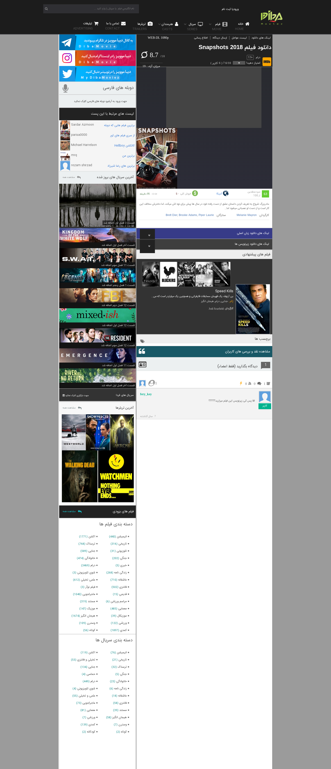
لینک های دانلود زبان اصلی (253, 233)
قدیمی (123, 594)
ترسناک (90, 543)
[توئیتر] (97, 79)
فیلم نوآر (90, 587)
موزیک (91, 608)
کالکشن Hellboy (124, 145)
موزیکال (122, 615)
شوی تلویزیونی (86, 572)
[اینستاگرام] (97, 63)
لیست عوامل (239, 38)
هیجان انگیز (207, 301)
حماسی (90, 674)
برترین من (128, 155)
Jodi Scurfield (216, 308)
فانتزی (123, 587)
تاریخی (122, 543)
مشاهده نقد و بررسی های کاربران (247, 351)
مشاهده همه (69, 177)
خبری (123, 565)
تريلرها (139, 26)
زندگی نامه (120, 572)
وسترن (91, 623)
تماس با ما (112, 26)
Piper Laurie (206, 215)
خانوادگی (90, 558)
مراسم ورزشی (119, 601)
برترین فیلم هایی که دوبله (119, 125)
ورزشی (123, 623)
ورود (236, 9)
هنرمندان (167, 27)
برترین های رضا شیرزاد (121, 165)
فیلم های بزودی (123, 511)
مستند (91, 601)
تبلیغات (83, 26)
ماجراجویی (88, 594)
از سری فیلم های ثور (122, 135)
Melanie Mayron (247, 215)
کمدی (123, 630)
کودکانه (91, 731)
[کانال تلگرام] (97, 48)
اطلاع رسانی (201, 38)
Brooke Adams (188, 215)
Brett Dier (171, 215)
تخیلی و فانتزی (86, 659)
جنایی (224, 301)
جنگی (123, 558)
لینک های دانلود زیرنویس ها (252, 244)
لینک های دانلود (261, 38)
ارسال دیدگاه (220, 38)
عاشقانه (122, 579)
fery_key (146, 394)
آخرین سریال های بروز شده (115, 177)
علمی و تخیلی (87, 695)
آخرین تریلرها (125, 408)
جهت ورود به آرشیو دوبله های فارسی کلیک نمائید (100, 101)
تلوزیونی (122, 551)
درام (258, 57)
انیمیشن (122, 536)
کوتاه (92, 630)
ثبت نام (226, 9)
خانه (239, 26)
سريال (192, 27)
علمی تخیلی (88, 579)
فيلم (217, 27)
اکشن (91, 536)
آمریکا (219, 194)
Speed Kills (224, 291)
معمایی (122, 608)
